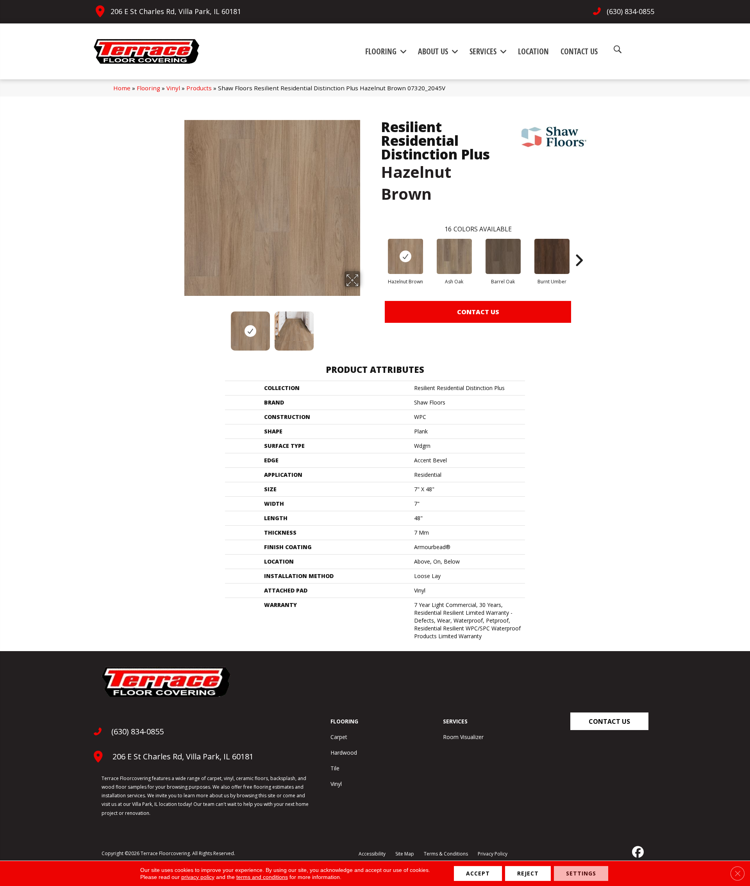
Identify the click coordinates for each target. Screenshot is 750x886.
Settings (581, 873)
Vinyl (173, 88)
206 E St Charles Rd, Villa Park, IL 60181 (176, 11)
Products (199, 88)
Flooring (148, 88)
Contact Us (478, 312)
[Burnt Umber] (551, 256)
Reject (528, 873)
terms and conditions (262, 877)
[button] (609, 721)
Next (365, 327)
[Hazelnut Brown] (405, 256)
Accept (478, 873)
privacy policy (197, 877)
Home (121, 88)
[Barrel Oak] (503, 256)
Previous (179, 327)
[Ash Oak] (454, 256)
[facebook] (637, 852)
